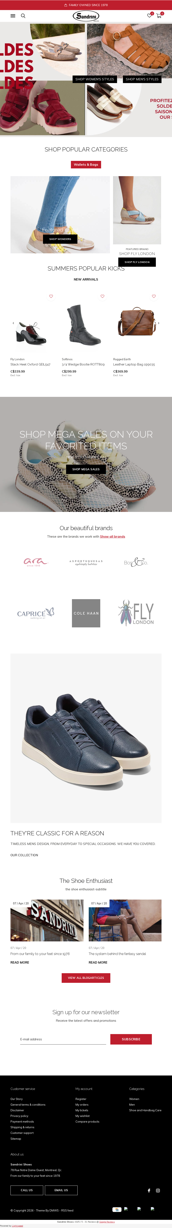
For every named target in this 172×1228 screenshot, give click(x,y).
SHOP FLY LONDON (137, 262)
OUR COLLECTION (24, 855)
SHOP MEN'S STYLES (142, 79)
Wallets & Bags (86, 165)
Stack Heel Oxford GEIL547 (30, 364)
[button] (13, 16)
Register (81, 1099)
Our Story (16, 1099)
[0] (159, 15)
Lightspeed (17, 1225)
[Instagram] (158, 1190)
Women (134, 1099)
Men (132, 1104)
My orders (82, 1104)
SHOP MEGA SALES (86, 469)
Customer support (22, 1132)
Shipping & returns (22, 1127)
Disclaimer (17, 1110)
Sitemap (15, 1138)
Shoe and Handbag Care (145, 1110)
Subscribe (131, 1039)
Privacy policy (19, 1116)
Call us (27, 1190)
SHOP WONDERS (60, 239)
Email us (61, 1190)
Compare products (87, 1121)
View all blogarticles (86, 977)
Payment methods (22, 1121)
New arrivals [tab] (86, 279)
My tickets (82, 1110)
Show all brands (112, 536)
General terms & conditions (28, 1104)
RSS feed (67, 1210)
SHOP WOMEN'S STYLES (95, 79)
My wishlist (83, 1116)
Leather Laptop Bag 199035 (134, 364)
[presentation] (13, 323)
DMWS (54, 1210)
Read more (19, 962)
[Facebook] (149, 1190)
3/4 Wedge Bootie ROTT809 (83, 364)
